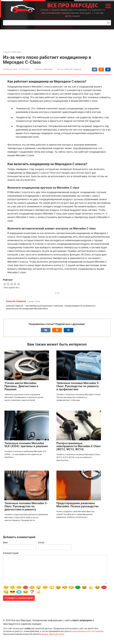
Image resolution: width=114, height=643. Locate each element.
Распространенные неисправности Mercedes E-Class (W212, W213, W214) (78, 446)
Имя (5, 542)
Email (41, 542)
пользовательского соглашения (87, 631)
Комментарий (10, 553)
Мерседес (48, 69)
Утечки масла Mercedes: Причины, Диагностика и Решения (21, 386)
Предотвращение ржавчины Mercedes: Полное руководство (77, 504)
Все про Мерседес (72, 5)
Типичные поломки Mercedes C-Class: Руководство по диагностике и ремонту (26, 506)
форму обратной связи (53, 634)
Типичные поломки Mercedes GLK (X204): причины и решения (26, 444)
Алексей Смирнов (16, 301)
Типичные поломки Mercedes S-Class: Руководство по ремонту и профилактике (78, 386)
